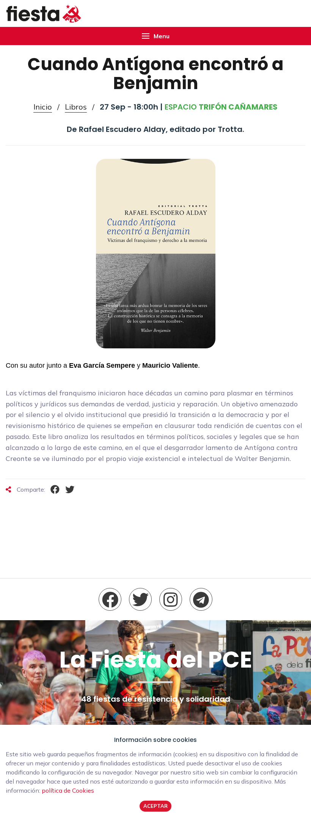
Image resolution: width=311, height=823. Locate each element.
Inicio (42, 106)
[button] (155, 36)
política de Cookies (68, 790)
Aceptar (155, 806)
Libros (76, 106)
